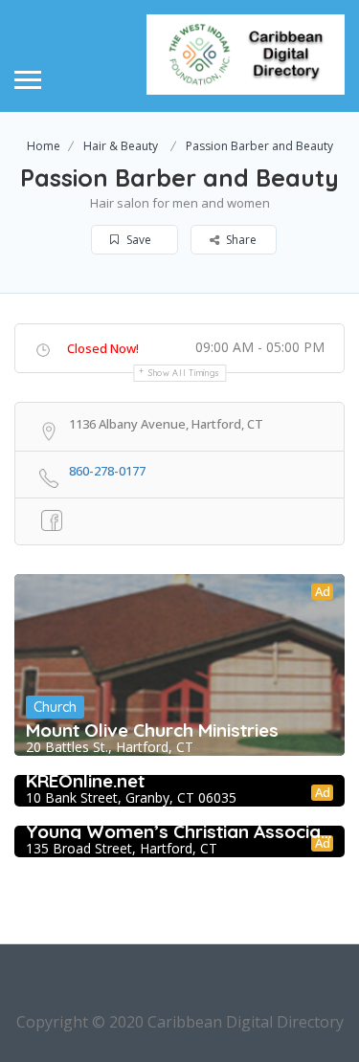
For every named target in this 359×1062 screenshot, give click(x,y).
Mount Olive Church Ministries (152, 730)
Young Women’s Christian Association (179, 831)
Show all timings (184, 372)
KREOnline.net (85, 780)
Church (55, 707)
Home (43, 146)
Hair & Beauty (120, 146)
